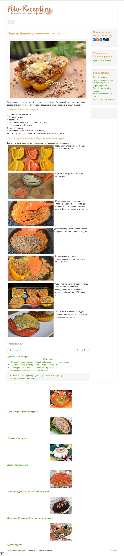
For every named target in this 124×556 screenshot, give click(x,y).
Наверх (113, 550)
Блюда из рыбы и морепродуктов (101, 84)
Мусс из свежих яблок (17, 464)
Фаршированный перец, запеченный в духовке (32, 367)
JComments (48, 359)
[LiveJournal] (107, 39)
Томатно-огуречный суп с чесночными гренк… (29, 491)
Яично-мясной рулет (17, 438)
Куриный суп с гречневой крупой (22, 411)
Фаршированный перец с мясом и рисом (29, 370)
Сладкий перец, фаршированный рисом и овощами (34, 364)
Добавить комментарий (17, 356)
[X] (104, 39)
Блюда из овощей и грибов (102, 89)
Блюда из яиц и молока (103, 99)
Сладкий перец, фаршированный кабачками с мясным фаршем (40, 361)
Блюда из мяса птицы (103, 80)
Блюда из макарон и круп (102, 95)
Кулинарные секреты (102, 60)
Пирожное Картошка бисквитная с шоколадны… (31, 518)
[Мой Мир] (101, 39)
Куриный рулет (14, 544)
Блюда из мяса (100, 77)
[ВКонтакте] (94, 39)
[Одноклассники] (97, 39)
